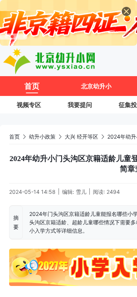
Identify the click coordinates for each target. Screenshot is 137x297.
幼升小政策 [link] (42, 136)
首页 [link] (14, 136)
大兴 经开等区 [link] (81, 136)
